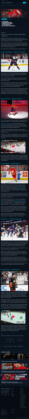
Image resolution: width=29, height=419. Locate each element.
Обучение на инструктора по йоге (6, 123)
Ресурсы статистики (23, 406)
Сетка (12, 411)
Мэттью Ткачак (6, 98)
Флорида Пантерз (17, 98)
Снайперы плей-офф (3, 412)
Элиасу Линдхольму (18, 200)
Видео (12, 393)
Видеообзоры (13, 394)
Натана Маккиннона (19, 187)
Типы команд (22, 404)
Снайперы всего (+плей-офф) (4, 413)
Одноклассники (10, 346)
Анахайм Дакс (15, 269)
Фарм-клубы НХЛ (22, 400)
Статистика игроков (23, 394)
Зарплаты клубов (22, 399)
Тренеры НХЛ (22, 405)
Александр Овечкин (7, 52)
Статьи (4, 5)
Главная (2, 5)
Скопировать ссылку (19, 346)
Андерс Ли (5, 219)
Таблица (21, 392)
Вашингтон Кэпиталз (19, 52)
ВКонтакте (6, 346)
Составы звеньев (22, 398)
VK (23, 0)
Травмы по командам (23, 407)
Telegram (25, 0)
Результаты (12, 412)
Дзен (27, 0)
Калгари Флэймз (15, 163)
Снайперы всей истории (4, 411)
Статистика (21, 393)
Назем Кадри (5, 163)
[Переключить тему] (21, 2)
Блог (12, 392)
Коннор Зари (13, 202)
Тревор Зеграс (6, 269)
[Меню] (27, 2)
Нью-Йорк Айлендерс (15, 219)
